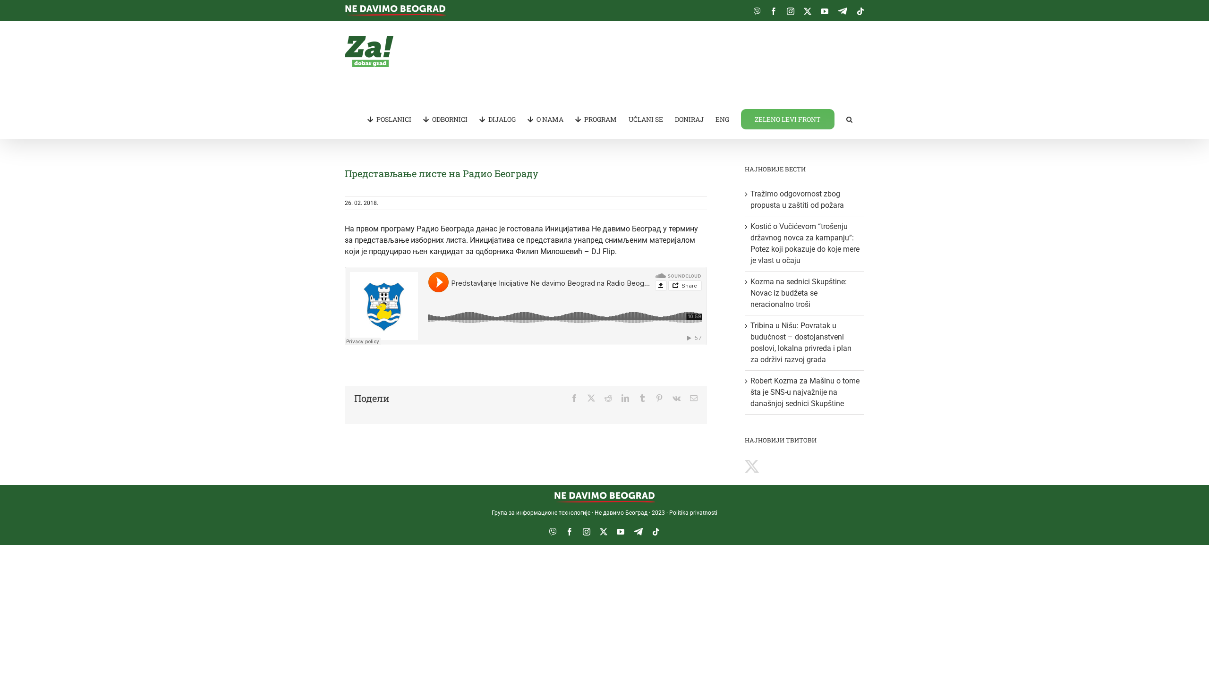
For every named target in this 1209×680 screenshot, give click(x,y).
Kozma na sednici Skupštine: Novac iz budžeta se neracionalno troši (798, 293)
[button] (849, 118)
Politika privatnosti (693, 513)
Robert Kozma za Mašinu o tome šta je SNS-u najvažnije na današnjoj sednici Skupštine (805, 392)
